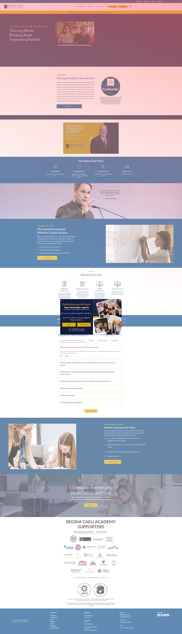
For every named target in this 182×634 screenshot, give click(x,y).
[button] (61, 301)
